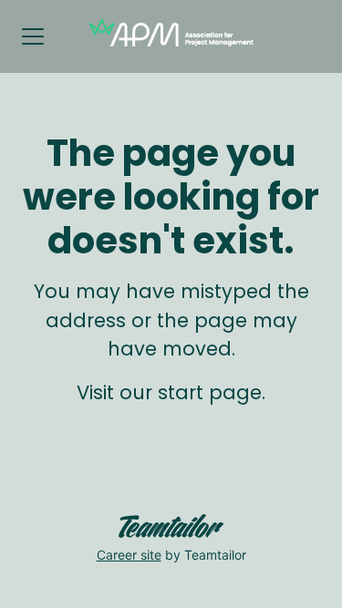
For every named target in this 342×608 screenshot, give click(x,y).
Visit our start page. (171, 392)
